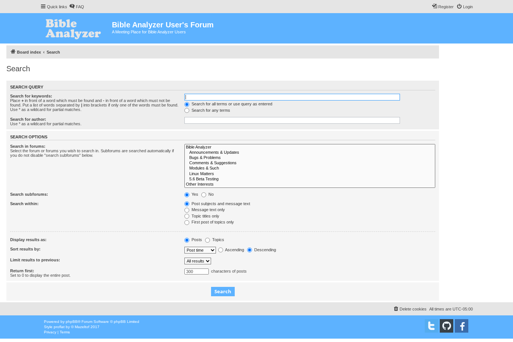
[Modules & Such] (310, 168)
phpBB (72, 322)
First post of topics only (212, 222)
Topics (217, 239)
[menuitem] (76, 6)
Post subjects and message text (220, 203)
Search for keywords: (31, 96)
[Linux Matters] (310, 174)
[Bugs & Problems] (310, 157)
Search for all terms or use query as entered (231, 104)
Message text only (207, 209)
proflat (59, 327)
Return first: (22, 270)
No (210, 194)
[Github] (446, 326)
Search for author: (28, 119)
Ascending (234, 250)
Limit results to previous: (35, 260)
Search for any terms (210, 110)
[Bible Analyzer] (310, 147)
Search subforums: (29, 194)
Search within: (24, 203)
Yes (194, 194)
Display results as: (28, 239)
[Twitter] (431, 326)
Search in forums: (27, 146)
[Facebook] (461, 326)
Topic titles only (204, 216)
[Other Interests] (310, 184)
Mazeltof (82, 327)
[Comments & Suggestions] (310, 163)
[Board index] (76, 28)
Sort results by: (25, 249)
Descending (264, 250)
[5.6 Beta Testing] (310, 179)
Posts (196, 239)
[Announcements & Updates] (310, 152)
